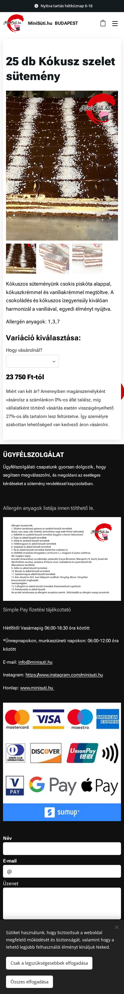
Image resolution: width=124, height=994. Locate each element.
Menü (115, 23)
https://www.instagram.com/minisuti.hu (64, 675)
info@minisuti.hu (35, 662)
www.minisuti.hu (37, 688)
